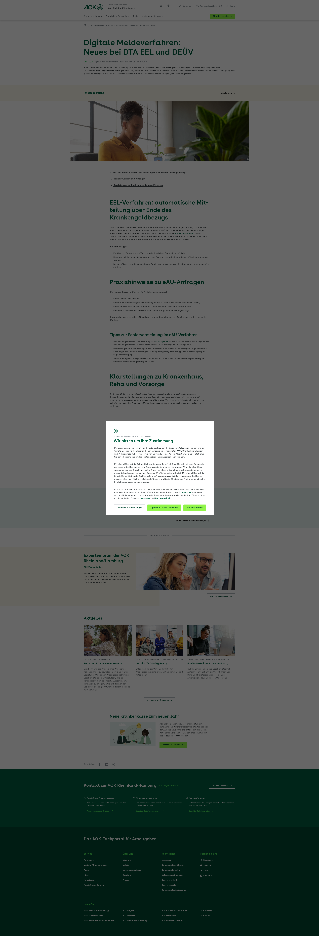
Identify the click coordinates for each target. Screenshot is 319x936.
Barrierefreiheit (163, 498)
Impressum (145, 498)
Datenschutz (185, 492)
